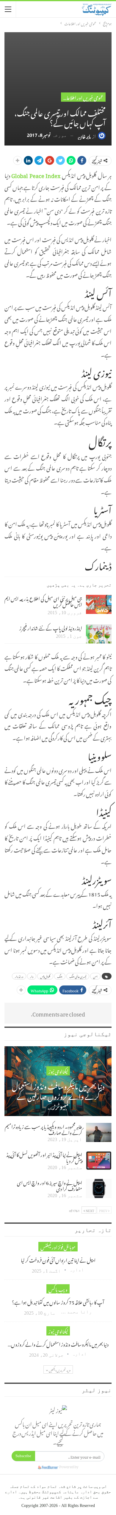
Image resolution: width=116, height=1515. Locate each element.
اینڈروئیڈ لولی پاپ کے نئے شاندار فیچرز (50, 627)
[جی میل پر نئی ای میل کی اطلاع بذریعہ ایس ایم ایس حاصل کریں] (99, 604)
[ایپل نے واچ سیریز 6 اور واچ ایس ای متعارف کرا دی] (99, 1188)
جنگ (59, 976)
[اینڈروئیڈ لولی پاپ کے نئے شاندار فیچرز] (99, 633)
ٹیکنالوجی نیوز (58, 1070)
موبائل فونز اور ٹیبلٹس (58, 1246)
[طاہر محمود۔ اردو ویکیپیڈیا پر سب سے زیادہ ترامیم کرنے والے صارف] (99, 1132)
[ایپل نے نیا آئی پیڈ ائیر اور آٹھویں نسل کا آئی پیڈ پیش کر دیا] (99, 1160)
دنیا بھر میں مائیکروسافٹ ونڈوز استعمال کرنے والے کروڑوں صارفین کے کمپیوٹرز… (58, 1095)
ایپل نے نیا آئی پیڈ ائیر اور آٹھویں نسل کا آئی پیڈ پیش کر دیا (44, 1157)
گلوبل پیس (45, 976)
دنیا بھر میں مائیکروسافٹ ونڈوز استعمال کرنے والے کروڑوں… (58, 1344)
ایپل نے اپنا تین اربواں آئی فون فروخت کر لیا (58, 1259)
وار (31, 976)
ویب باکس (58, 1288)
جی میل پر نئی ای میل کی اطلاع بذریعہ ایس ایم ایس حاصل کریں (43, 601)
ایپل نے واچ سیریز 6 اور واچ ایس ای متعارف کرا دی (49, 1185)
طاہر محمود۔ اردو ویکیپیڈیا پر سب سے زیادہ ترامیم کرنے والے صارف (43, 1129)
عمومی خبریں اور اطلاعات (82, 97)
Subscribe (23, 1456)
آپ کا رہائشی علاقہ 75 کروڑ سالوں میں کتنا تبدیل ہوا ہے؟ (58, 1301)
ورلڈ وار (19, 976)
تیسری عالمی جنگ (77, 976)
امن (95, 976)
